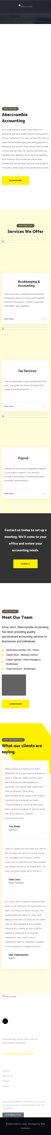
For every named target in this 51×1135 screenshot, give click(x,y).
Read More (8, 319)
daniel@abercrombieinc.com (17, 1054)
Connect (25, 564)
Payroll (23, 458)
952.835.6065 (12, 1049)
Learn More (15, 180)
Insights (6, 1081)
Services (6, 1071)
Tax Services (27, 371)
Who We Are (7, 1076)
